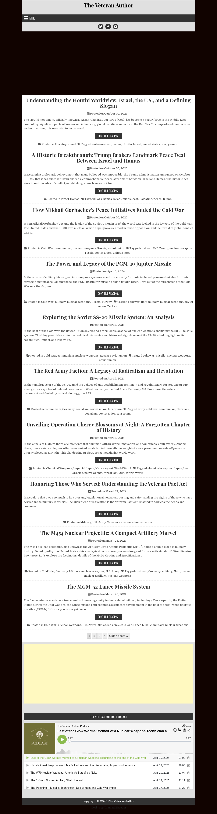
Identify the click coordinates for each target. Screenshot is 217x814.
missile (161, 355)
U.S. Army (99, 522)
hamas (117, 144)
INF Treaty (160, 248)
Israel (137, 144)
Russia (101, 248)
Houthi (127, 144)
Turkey (107, 301)
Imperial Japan (83, 468)
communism (63, 248)
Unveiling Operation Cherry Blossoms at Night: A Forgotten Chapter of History (108, 427)
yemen (172, 144)
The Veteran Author (108, 5)
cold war (146, 248)
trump (167, 199)
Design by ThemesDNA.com (108, 807)
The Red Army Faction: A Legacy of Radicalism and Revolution (108, 370)
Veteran (112, 522)
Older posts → (119, 635)
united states (151, 144)
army (141, 409)
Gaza (98, 199)
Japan (178, 468)
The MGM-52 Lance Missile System (108, 586)
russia (89, 252)
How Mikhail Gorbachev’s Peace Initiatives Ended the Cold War (108, 209)
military (153, 301)
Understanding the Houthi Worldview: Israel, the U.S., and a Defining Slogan (108, 103)
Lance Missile (142, 625)
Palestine (145, 199)
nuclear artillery (95, 575)
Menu (32, 18)
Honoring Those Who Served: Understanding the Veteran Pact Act (108, 483)
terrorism (115, 409)
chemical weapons (159, 468)
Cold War (47, 248)
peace (157, 199)
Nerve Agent (104, 468)
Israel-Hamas (70, 199)
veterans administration (135, 522)
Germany (68, 409)
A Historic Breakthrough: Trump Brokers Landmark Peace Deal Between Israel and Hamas (108, 157)
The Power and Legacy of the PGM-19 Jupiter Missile (108, 263)
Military (60, 301)
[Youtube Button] (115, 26)
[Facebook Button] (108, 26)
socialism (82, 409)
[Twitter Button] (100, 26)
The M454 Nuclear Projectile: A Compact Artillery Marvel (108, 532)
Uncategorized (65, 144)
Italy (144, 301)
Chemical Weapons (59, 468)
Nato (177, 571)
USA (122, 472)
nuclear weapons (84, 248)
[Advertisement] (108, 63)
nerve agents (93, 472)
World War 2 (122, 468)
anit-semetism (101, 144)
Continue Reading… (110, 135)
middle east (130, 199)
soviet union (115, 248)
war (164, 144)
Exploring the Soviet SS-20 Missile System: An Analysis (109, 317)
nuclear (187, 571)
